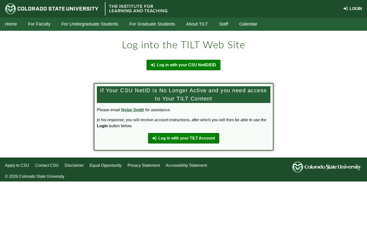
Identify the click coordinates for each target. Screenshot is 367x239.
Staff (223, 24)
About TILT (197, 24)
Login (355, 8)
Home (11, 24)
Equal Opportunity (106, 165)
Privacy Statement (144, 165)
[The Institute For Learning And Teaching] (136, 9)
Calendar (248, 24)
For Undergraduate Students (89, 24)
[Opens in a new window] (53, 8)
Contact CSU (47, 165)
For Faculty (39, 24)
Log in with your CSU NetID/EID (186, 65)
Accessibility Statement (186, 165)
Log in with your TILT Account (186, 138)
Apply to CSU (17, 165)
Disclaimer (74, 165)
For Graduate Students (152, 24)
